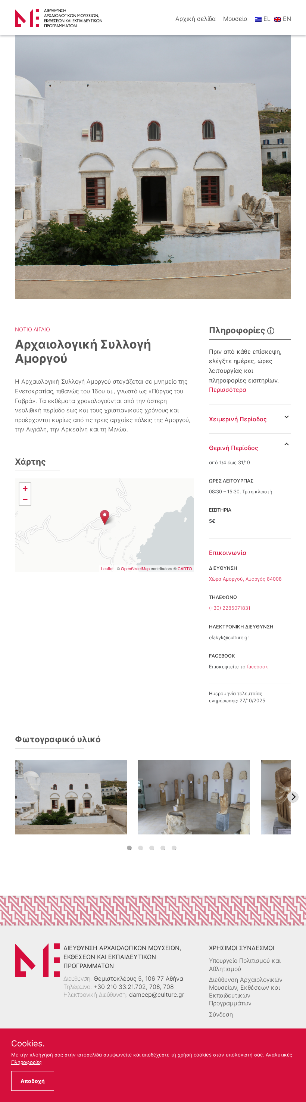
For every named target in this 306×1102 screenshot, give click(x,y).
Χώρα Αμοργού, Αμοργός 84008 (245, 579)
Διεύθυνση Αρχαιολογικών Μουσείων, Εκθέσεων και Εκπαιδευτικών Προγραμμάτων (245, 991)
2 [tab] (140, 848)
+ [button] (25, 488)
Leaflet (107, 568)
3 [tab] (151, 848)
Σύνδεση (221, 1014)
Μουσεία (235, 18)
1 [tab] (129, 848)
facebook (257, 666)
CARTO (185, 568)
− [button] (25, 499)
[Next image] (293, 797)
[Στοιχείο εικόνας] (71, 797)
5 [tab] (174, 848)
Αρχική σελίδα (195, 18)
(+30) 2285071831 (229, 608)
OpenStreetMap (135, 568)
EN (286, 18)
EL (266, 18)
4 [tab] (162, 848)
